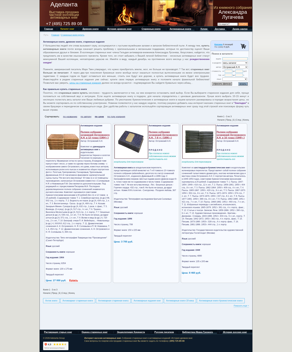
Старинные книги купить (72, 35)
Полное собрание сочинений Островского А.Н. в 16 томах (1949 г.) (231, 135)
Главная (55, 35)
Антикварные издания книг (147, 300)
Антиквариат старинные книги (78, 300)
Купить (73, 280)
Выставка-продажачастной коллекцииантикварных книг (64, 14)
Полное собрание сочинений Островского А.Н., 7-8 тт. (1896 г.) (163, 135)
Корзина (218, 44)
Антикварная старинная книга (113, 300)
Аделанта (64, 4)
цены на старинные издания (85, 82)
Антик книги (51, 300)
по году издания (116, 116)
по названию (70, 116)
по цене (99, 116)
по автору (86, 116)
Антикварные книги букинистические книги (220, 300)
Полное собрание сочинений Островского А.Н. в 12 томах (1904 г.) (95, 135)
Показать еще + (241, 306)
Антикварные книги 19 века (180, 300)
